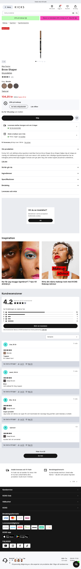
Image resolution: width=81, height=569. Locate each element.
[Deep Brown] (16, 86)
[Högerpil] (79, 18)
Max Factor (6, 66)
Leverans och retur (9, 191)
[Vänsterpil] (70, 481)
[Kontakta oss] (76, 564)
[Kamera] (73, 13)
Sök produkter (9, 13)
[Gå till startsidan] (19, 7)
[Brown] (10, 86)
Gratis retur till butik (40, 2)
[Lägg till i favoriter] (76, 118)
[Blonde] (4, 86)
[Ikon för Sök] (76, 13)
